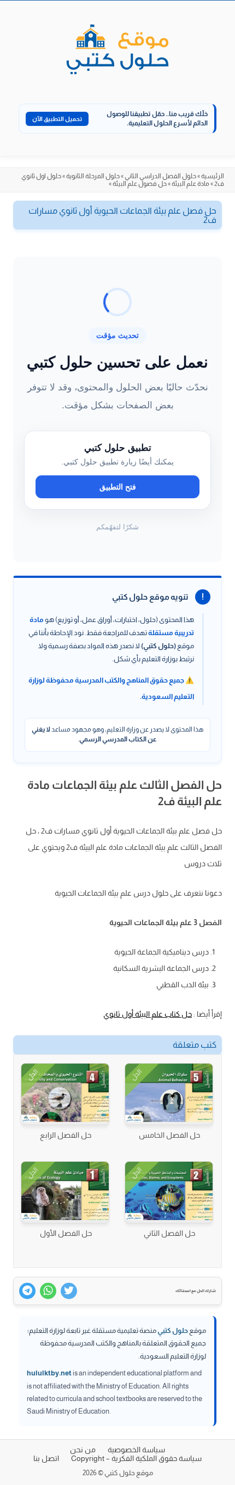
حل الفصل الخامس (169, 1135)
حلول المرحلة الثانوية (93, 176)
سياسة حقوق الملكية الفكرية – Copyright (136, 1458)
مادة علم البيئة (190, 184)
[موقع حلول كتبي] (117, 50)
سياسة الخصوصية (136, 1449)
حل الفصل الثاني (169, 1233)
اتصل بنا (46, 1458)
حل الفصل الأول (66, 1233)
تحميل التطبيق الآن (57, 119)
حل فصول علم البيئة (140, 184)
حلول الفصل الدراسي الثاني (160, 176)
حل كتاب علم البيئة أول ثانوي (147, 1014)
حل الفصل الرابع (65, 1135)
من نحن (83, 1449)
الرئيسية (212, 176)
